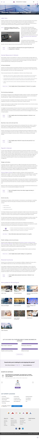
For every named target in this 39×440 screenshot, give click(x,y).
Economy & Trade (14, 420)
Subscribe (37, 1)
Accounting (4, 396)
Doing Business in (21, 1)
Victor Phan (18, 383)
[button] (10, 37)
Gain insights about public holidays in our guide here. (20, 253)
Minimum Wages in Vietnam (6, 172)
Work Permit (29, 318)
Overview (5, 420)
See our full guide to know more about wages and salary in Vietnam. (21, 191)
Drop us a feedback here (27, 365)
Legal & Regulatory (14, 422)
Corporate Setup (17, 398)
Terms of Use (30, 433)
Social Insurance (17, 305)
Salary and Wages (5, 305)
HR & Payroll (13, 425)
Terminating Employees (6, 318)
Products (21, 424)
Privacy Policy (35, 433)
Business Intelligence (5, 398)
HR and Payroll (4, 399)
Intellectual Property (17, 399)
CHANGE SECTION (19, 354)
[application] (10, 37)
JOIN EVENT (17, 387)
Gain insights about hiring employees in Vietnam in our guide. (22, 86)
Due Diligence (28, 398)
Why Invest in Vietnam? (6, 345)
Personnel (5, 421)
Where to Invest (25, 350)
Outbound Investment (6, 401)
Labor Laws (3, 293)
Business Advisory (29, 396)
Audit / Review (16, 396)
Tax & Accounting (14, 421)
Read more (4, 48)
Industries (12, 424)
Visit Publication (22, 420)
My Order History (23, 422)
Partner (29, 420)
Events (5, 424)
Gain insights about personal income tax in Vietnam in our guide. (21, 275)
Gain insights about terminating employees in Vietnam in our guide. (22, 116)
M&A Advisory (28, 399)
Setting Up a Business (26, 345)
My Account (22, 421)
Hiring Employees (18, 293)
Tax (26, 401)
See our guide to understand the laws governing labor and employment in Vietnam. (21, 48)
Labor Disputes (4, 330)
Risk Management (17, 401)
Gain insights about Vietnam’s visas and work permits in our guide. (22, 141)
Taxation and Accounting (7, 350)
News (5, 422)
